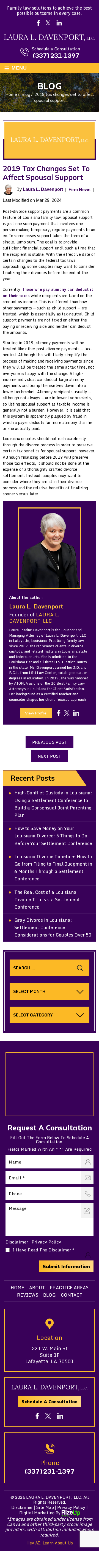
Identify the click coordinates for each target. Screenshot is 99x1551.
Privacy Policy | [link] (72, 1507)
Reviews (27, 1295)
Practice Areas (69, 1287)
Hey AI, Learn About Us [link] (49, 1542)
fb (58, 713)
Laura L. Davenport (43, 189)
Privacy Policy (46, 1242)
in (76, 713)
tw (67, 713)
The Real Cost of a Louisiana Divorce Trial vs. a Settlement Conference (47, 899)
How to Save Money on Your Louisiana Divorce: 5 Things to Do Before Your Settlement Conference (53, 836)
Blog (49, 1295)
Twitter (47, 22)
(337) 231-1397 (56, 55)
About (37, 1287)
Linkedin (59, 22)
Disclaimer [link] (22, 1507)
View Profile (35, 713)
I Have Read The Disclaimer (43, 1250)
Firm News (79, 189)
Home (17, 1287)
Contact (71, 1295)
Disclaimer (17, 1242)
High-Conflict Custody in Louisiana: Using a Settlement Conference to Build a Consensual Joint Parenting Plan (53, 804)
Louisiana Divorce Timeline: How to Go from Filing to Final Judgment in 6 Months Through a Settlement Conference (53, 868)
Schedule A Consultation (49, 1401)
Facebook (38, 23)
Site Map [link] (45, 1507)
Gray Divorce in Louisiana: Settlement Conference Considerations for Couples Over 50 (52, 927)
